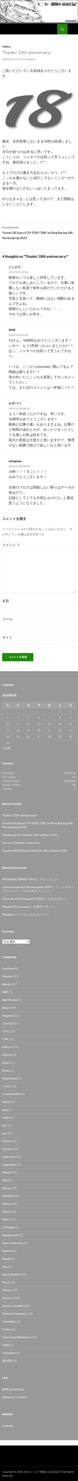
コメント (11, 545)
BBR (5, 992)
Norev (6, 1188)
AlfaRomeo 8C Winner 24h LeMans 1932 (29, 835)
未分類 (6, 1360)
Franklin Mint (11, 1094)
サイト (7, 637)
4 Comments (28, 59)
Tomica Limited (12, 1306)
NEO (5, 1180)
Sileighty (8, 914)
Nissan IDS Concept (15, 906)
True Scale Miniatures (16, 1337)
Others (6, 46)
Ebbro (6, 1047)
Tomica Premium (13, 1313)
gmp (5, 1109)
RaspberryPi (10, 1235)
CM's (5, 1031)
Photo (6, 1211)
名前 (5, 601)
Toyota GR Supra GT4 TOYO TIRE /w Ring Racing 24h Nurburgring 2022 (37, 233)
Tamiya (6, 1290)
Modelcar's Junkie (14, 1397)
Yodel (6, 1345)
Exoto (6, 1070)
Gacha (6, 1102)
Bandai (6, 984)
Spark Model (10, 1274)
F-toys (6, 1086)
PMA (5, 1219)
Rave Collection (12, 1243)
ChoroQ (7, 1023)
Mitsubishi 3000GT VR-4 (19, 879)
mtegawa (15, 461)
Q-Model (8, 1227)
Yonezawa (9, 1353)
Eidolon (7, 1055)
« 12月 (6, 748)
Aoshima (8, 968)
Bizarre (7, 1007)
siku (5, 1266)
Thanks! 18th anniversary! (19, 815)
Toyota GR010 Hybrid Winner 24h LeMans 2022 (34, 850)
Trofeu (6, 1329)
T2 (17, 59)
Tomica (7, 1298)
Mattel (6, 1172)
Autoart (7, 976)
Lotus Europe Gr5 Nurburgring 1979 (26, 887)
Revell (6, 1258)
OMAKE (7, 1196)
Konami (7, 1141)
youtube (7, 1425)
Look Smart (9, 1157)
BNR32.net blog (12, 1389)
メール (7, 619)
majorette (8, 1164)
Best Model (9, 1000)
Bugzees (7, 1015)
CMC (5, 1039)
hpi (4, 1125)
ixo (4, 1133)
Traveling (8, 1321)
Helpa (6, 1117)
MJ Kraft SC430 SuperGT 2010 (23, 899)
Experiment (10, 1078)
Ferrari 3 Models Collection (20, 843)
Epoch (6, 1062)
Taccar (6, 1282)
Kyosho (7, 1149)
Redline (7, 1251)
